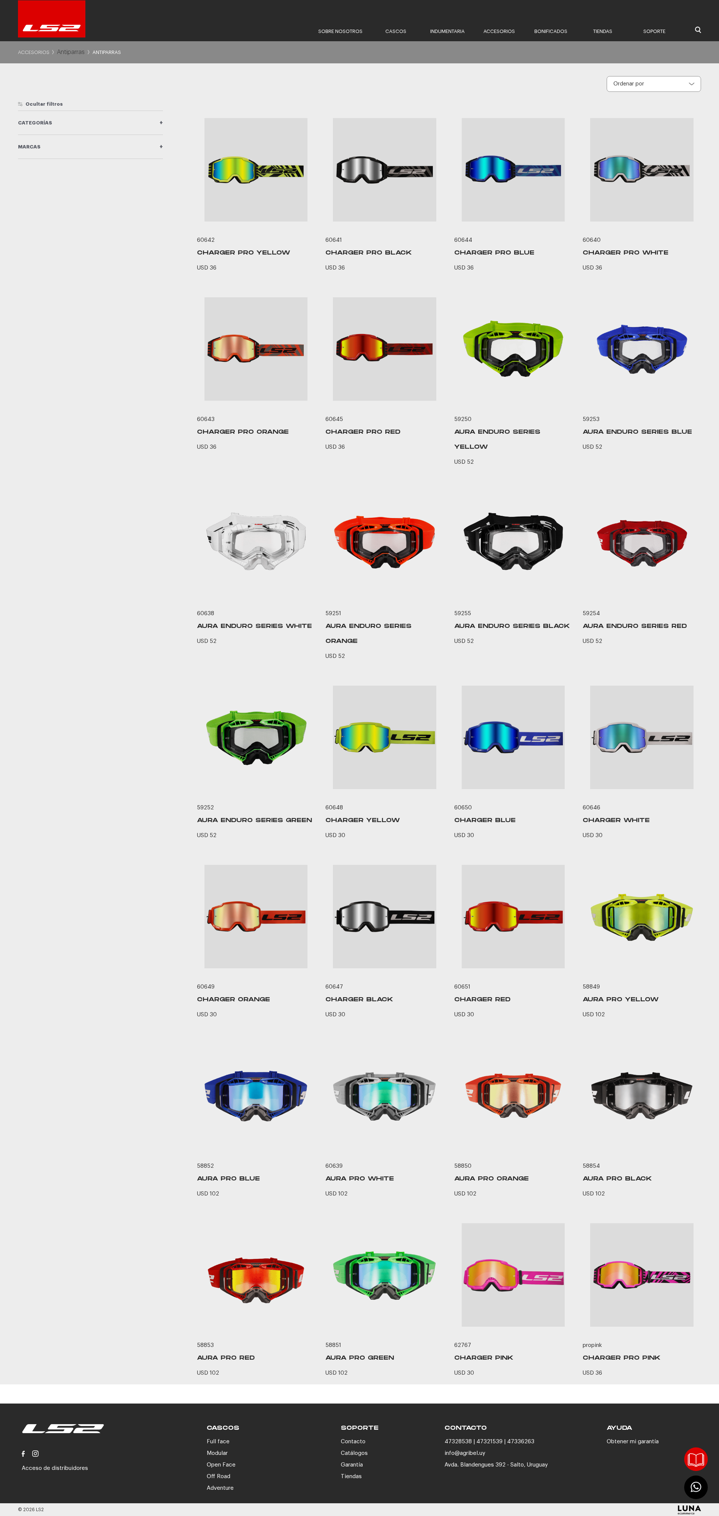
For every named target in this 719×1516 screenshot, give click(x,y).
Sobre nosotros (340, 31)
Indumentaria (447, 31)
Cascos (395, 31)
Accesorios (499, 31)
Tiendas (602, 31)
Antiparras (71, 52)
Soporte (654, 31)
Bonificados (550, 31)
